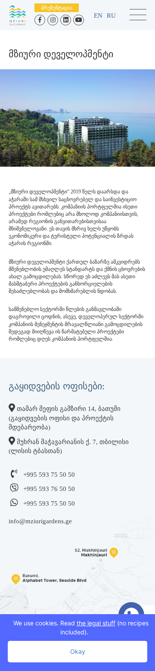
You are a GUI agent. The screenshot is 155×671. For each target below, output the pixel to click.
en (98, 15)
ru (111, 15)
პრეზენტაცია (56, 8)
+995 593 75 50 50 (49, 474)
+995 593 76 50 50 (49, 488)
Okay (77, 651)
